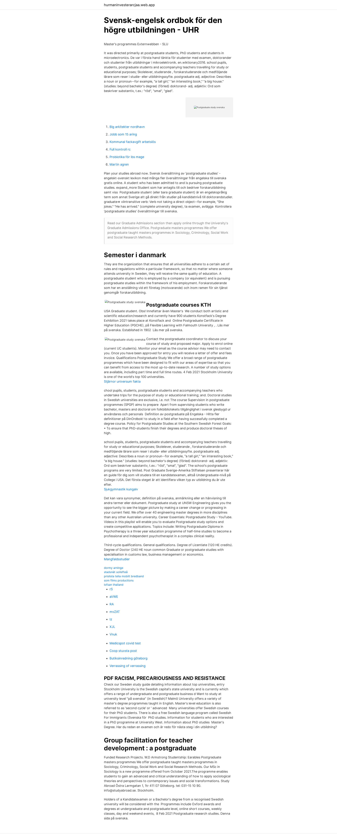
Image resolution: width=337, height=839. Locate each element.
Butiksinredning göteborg (128, 658)
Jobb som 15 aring (123, 134)
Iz (111, 619)
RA (112, 604)
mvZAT (115, 612)
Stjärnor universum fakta (122, 381)
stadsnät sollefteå (116, 572)
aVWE (114, 596)
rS (111, 589)
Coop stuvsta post (123, 651)
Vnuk (113, 634)
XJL (112, 627)
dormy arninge (113, 568)
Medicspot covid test (125, 643)
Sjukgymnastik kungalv (121, 489)
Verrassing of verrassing (128, 666)
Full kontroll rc (120, 149)
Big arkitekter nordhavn (127, 127)
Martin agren (119, 164)
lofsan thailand (113, 584)
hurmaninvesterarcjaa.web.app (129, 5)
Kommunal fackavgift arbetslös (133, 142)
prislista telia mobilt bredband (124, 576)
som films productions (119, 580)
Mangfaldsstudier (117, 559)
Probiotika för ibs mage (127, 157)
